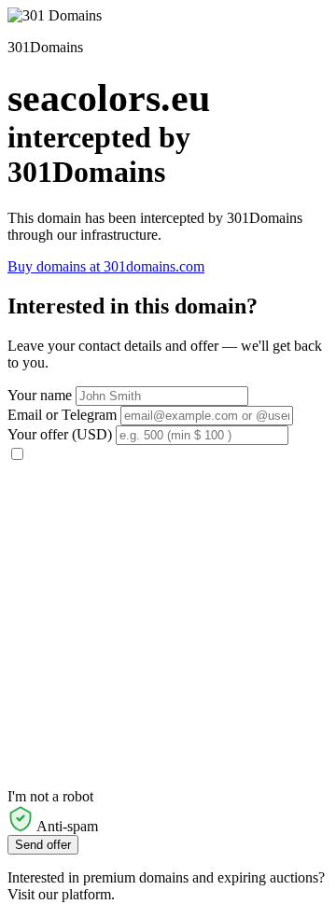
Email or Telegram (62, 415)
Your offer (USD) (59, 434)
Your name (39, 395)
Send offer (43, 845)
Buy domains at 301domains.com (105, 266)
